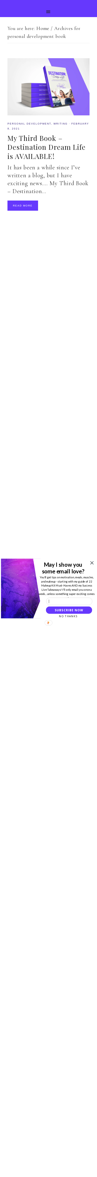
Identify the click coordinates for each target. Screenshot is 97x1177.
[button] (63, 568)
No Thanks (68, 616)
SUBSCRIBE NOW (69, 610)
